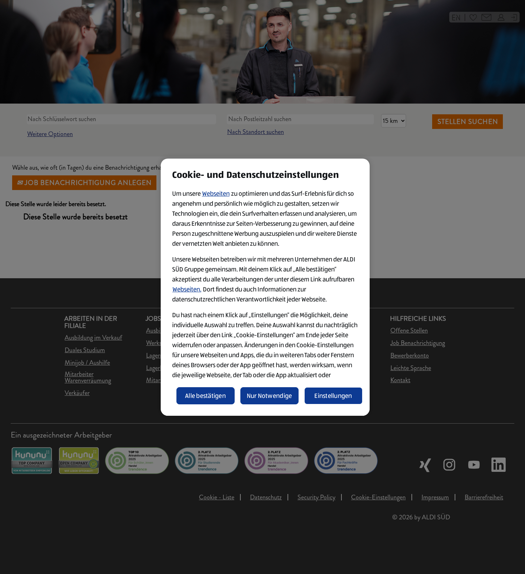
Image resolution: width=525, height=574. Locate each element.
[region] (265, 287)
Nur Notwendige (269, 395)
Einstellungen (333, 395)
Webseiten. (186, 289)
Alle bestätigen (205, 395)
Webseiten (216, 193)
